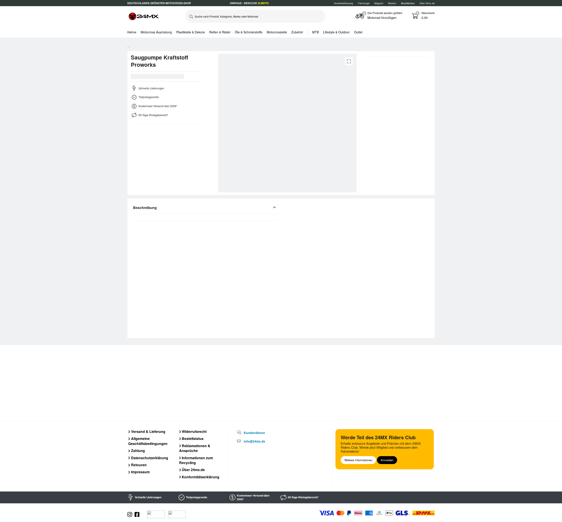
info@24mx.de (254, 441)
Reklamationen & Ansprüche (195, 448)
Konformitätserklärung (200, 476)
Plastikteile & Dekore (190, 32)
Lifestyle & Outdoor (336, 32)
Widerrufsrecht (194, 431)
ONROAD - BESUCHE (249, 3)
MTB (315, 32)
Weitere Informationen (358, 460)
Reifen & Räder (220, 32)
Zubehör (297, 32)
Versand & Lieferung (147, 431)
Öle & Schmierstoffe (248, 32)
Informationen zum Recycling (196, 460)
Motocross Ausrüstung (156, 32)
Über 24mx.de (427, 3)
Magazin (378, 3)
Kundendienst (254, 432)
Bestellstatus (192, 438)
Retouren (138, 464)
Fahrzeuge (363, 3)
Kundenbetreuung (343, 3)
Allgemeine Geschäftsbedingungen (148, 441)
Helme (131, 32)
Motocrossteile (277, 32)
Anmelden (387, 460)
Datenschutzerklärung (149, 457)
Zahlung (137, 450)
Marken (392, 3)
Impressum (140, 471)
